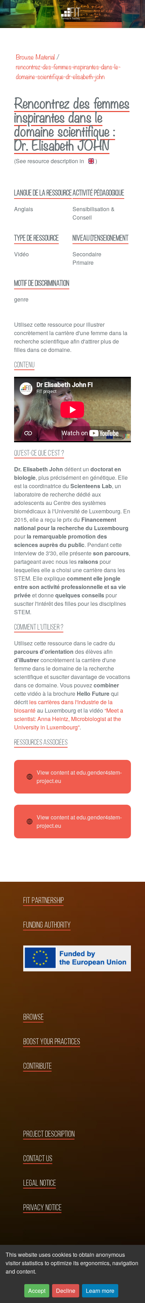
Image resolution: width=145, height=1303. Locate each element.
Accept (36, 1291)
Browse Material (35, 56)
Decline (65, 1291)
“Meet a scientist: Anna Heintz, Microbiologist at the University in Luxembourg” (68, 718)
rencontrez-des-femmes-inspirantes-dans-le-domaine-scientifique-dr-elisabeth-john (68, 71)
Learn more (100, 1291)
